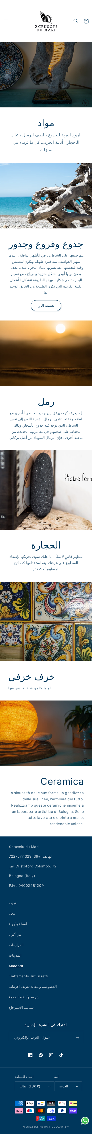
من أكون (15, 935)
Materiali (16, 966)
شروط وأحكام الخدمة (24, 997)
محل (12, 914)
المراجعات (16, 945)
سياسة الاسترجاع (21, 1008)
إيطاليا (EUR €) (30, 1086)
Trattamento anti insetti (28, 976)
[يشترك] (78, 1037)
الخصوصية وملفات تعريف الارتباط (33, 987)
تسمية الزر (46, 305)
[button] (6, 21)
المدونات (15, 955)
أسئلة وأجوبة (18, 924)
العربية (63, 1086)
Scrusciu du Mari (41, 1127)
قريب (13, 903)
